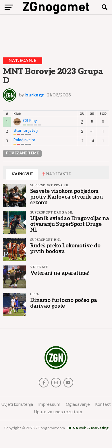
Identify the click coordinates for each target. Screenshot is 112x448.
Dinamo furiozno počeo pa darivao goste (63, 303)
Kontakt (103, 404)
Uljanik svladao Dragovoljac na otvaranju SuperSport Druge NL (69, 224)
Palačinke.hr (24, 139)
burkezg (34, 95)
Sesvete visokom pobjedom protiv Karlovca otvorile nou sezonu (66, 197)
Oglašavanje (78, 404)
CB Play (30, 120)
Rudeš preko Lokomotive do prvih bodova (65, 249)
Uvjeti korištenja (17, 404)
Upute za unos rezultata (58, 412)
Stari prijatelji (25, 130)
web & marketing (88, 428)
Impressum (49, 404)
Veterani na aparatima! (60, 273)
